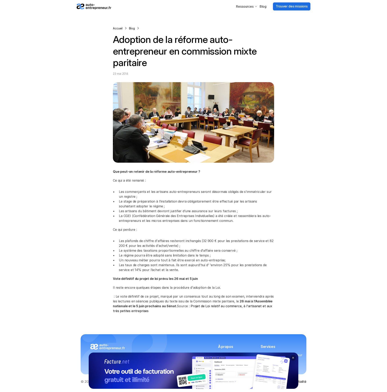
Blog (263, 6)
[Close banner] (293, 358)
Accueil (118, 28)
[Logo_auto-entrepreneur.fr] (94, 6)
